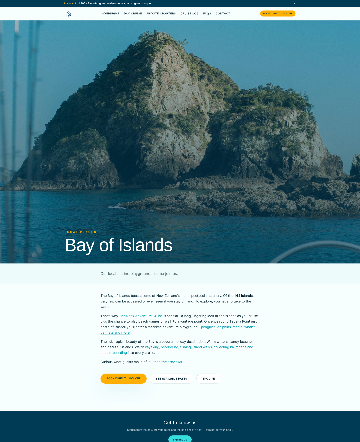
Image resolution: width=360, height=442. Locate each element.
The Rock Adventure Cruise (141, 316)
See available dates (171, 378)
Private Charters (161, 13)
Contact (223, 13)
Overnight (110, 13)
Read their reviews (167, 362)
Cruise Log (190, 13)
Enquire (208, 378)
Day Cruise (133, 13)
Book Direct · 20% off (277, 13)
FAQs (207, 13)
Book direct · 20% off (123, 378)
